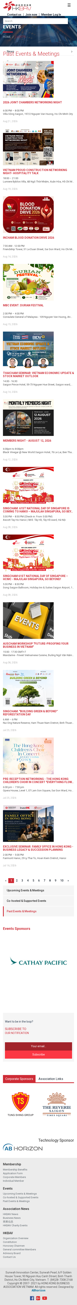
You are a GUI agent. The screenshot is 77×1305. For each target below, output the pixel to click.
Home (7, 36)
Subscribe (38, 1054)
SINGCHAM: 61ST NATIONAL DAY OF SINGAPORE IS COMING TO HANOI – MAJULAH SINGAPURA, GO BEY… (38, 510)
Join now (31, 14)
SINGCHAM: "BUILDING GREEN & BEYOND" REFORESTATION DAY (30, 713)
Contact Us (9, 1256)
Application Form (13, 1173)
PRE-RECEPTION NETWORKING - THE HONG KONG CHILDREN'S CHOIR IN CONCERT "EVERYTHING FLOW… (38, 780)
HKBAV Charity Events (15, 1225)
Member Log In (51, 14)
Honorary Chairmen (14, 1245)
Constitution (10, 1241)
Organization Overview (15, 1238)
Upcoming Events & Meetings (25, 890)
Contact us (14, 14)
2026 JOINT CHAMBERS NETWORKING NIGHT (32, 102)
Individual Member (13, 1180)
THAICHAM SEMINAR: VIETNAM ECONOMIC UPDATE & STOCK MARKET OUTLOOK (38, 374)
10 (61, 880)
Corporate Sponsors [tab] (19, 1079)
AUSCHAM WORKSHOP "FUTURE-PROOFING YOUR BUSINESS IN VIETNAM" (36, 645)
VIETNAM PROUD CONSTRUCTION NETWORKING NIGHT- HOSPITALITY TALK (35, 171)
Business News (12, 1217)
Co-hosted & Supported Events (26, 900)
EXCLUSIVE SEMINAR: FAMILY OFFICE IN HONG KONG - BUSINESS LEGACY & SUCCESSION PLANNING (38, 848)
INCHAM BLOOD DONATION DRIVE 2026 (28, 237)
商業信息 (8, 1221)
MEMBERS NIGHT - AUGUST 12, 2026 (27, 440)
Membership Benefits (15, 1169)
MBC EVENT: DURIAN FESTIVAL (23, 305)
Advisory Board (12, 1253)
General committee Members (19, 1249)
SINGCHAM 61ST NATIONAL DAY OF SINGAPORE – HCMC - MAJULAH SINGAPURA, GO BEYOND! (35, 577)
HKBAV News (10, 1214)
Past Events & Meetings (22, 911)
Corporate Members (14, 1177)
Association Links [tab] (50, 1079)
